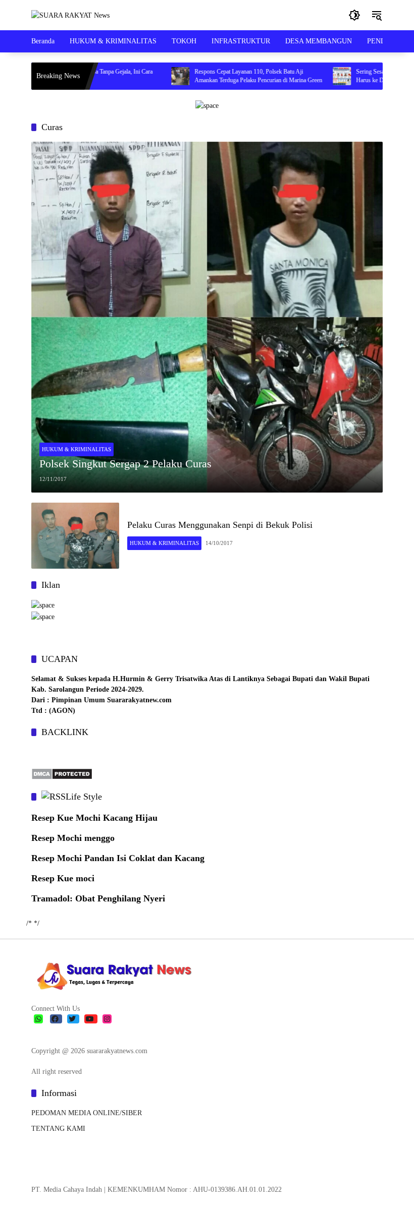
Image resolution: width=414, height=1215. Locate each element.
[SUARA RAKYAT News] (70, 15)
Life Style (84, 797)
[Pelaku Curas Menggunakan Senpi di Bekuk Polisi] (75, 536)
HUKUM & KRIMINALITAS (76, 449)
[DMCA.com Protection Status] (61, 773)
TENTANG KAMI (58, 1128)
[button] (354, 15)
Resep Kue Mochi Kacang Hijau (94, 818)
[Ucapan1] (207, 105)
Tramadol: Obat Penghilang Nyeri (98, 898)
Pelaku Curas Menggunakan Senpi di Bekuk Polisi (220, 525)
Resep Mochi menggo (73, 838)
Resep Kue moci (62, 878)
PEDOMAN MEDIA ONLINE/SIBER (86, 1113)
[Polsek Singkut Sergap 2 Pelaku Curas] (207, 317)
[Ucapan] (43, 605)
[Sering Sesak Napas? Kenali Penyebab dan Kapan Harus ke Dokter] (318, 76)
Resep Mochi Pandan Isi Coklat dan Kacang (117, 858)
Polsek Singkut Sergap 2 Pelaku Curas (125, 463)
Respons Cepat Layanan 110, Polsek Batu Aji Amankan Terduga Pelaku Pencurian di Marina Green (234, 76)
